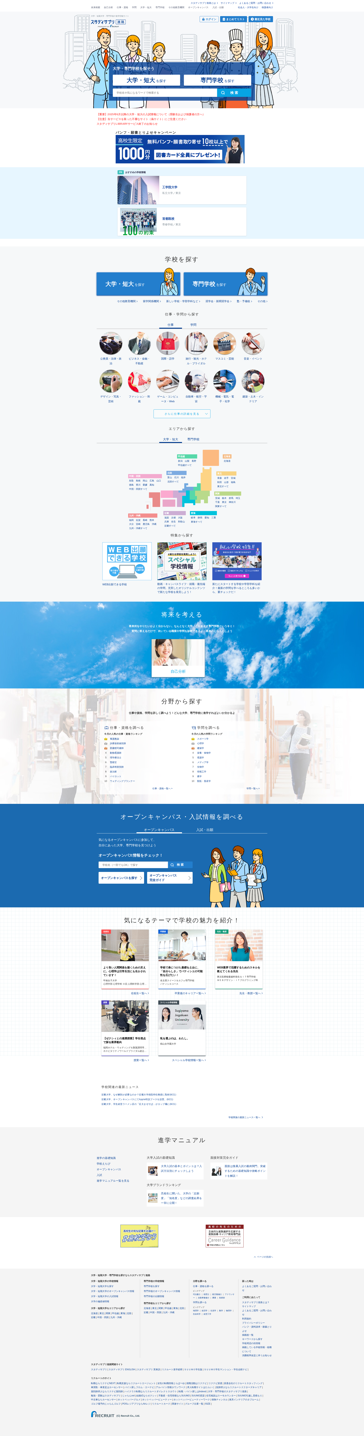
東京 (224, 502)
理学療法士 (115, 757)
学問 (134, 7)
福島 (233, 482)
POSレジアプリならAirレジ (136, 1403)
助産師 (222, 1298)
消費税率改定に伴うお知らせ (257, 1355)
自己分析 (108, 7)
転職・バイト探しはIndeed (192, 1391)
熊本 (152, 520)
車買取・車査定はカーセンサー (107, 1387)
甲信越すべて (185, 465)
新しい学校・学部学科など (182, 301)
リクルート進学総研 (172, 1369)
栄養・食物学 (204, 753)
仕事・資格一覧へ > (162, 788)
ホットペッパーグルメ (129, 1399)
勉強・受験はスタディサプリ (106, 1395)
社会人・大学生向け (248, 7)
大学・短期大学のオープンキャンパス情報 (112, 1291)
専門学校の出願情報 (154, 1296)
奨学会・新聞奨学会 (217, 301)
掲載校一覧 (247, 1335)
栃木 (224, 498)
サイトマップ (227, 3)
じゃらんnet (128, 1395)
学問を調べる (200, 1302)
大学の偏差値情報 (100, 1301)
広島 (152, 480)
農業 (214, 1298)
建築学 (200, 748)
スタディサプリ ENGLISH (122, 1369)
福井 (183, 477)
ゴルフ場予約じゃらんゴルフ (106, 1403)
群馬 (231, 498)
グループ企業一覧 (194, 1403)
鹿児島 (146, 524)
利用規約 (246, 1318)
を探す (146, 80)
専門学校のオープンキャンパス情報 (162, 1291)
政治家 (113, 771)
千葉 (217, 502)
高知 (152, 485)
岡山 (145, 480)
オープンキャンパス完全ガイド (163, 878)
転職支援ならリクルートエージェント (136, 1383)
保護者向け (267, 7)
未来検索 (95, 7)
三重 (213, 517)
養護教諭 (114, 739)
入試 (99, 1175)
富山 (169, 477)
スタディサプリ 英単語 (148, 1369)
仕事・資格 (122, 7)
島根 (138, 480)
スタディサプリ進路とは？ (255, 1302)
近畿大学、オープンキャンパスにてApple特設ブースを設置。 (137, 1099)
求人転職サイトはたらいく (200, 1387)
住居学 (213, 1311)
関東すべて (221, 506)
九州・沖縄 (116, 1317)
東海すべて (196, 521)
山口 (158, 480)
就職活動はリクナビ (196, 1383)
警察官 (113, 762)
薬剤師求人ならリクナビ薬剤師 (107, 1391)
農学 (199, 776)
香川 (138, 485)
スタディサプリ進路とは (203, 3)
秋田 (219, 482)
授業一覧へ (140, 1060)
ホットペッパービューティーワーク (191, 1399)
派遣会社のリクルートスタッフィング (243, 1383)
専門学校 (160, 7)
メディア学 (203, 762)
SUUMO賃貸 (198, 1395)
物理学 (229, 1311)
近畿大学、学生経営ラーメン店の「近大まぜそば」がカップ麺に (138, 1104)
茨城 (217, 498)
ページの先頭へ (265, 1257)
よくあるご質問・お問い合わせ (255, 3)
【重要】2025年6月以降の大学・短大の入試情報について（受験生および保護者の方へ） (151, 114)
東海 (123, 1313)
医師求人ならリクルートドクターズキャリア (239, 1387)
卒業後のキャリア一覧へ (189, 993)
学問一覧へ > (253, 788)
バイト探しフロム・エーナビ (139, 1387)
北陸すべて (173, 481)
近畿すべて (170, 525)
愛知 (207, 517)
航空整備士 (217, 1294)
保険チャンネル (220, 1399)
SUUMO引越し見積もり (250, 1395)
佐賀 (138, 520)
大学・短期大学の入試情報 (104, 1296)
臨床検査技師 (117, 767)
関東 (108, 1313)
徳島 (131, 485)
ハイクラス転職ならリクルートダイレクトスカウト (151, 1391)
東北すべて (223, 486)
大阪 (180, 517)
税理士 (206, 1294)
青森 (219, 478)
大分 (131, 524)
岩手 (226, 478)
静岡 (200, 517)
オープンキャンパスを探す (119, 877)
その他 (261, 301)
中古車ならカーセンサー (103, 1399)
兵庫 (166, 521)
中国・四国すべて (138, 489)
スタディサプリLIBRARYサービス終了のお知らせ (127, 123)
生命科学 (197, 1314)
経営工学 (207, 1314)
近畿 (93, 1317)
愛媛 (145, 485)
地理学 (196, 1311)
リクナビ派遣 (215, 1383)
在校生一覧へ (139, 993)
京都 (173, 517)
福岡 (131, 520)
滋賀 (166, 517)
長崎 (145, 520)
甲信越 (115, 1313)
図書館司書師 (117, 748)
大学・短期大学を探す (102, 1286)
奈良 (173, 521)
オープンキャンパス (198, 7)
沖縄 (154, 524)
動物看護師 (115, 753)
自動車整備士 (203, 1298)
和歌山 (181, 521)
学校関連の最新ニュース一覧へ (244, 1117)
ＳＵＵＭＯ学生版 (193, 1369)
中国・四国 (103, 1317)
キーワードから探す (252, 1339)
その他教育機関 (176, 7)
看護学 (200, 757)
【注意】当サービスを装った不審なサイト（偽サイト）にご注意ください (141, 119)
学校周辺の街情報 (251, 1343)
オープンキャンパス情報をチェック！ (131, 855)
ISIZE (207, 1403)
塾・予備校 (243, 301)
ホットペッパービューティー (157, 1399)
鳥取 (131, 480)
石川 (176, 477)
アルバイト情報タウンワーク (170, 1387)
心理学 (200, 743)
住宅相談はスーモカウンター (221, 1395)
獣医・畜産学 (204, 781)
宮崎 (138, 524)
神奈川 (232, 502)
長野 (194, 461)
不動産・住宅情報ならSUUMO (174, 1395)
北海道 (227, 461)
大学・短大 (146, 7)
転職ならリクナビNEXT (103, 1383)
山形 (226, 482)
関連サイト (177, 1403)
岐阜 (193, 517)
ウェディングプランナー (122, 781)
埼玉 (238, 498)
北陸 (129, 1313)
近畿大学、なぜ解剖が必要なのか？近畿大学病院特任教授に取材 (138, 1094)
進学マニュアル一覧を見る (113, 1180)
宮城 (233, 478)
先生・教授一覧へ (250, 993)
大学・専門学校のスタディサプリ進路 (227, 1391)
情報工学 (201, 771)
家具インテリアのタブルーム (244, 1399)
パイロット (115, 776)
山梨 (187, 461)
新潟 (180, 461)
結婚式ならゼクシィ (146, 1395)
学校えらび (103, 1163)
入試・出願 (218, 7)
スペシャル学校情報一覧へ (188, 1060)
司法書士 (197, 1294)
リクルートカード (161, 1403)
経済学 (204, 1311)
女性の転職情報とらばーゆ (171, 1383)
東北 (102, 1313)
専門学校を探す (152, 1286)
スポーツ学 (203, 739)
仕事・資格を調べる (203, 1286)
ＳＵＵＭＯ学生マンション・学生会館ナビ (225, 1369)
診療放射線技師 (118, 743)
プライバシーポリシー (253, 1323)
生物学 (200, 767)
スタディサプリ (99, 1369)
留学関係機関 (151, 301)
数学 (221, 1311)
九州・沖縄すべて (138, 528)
